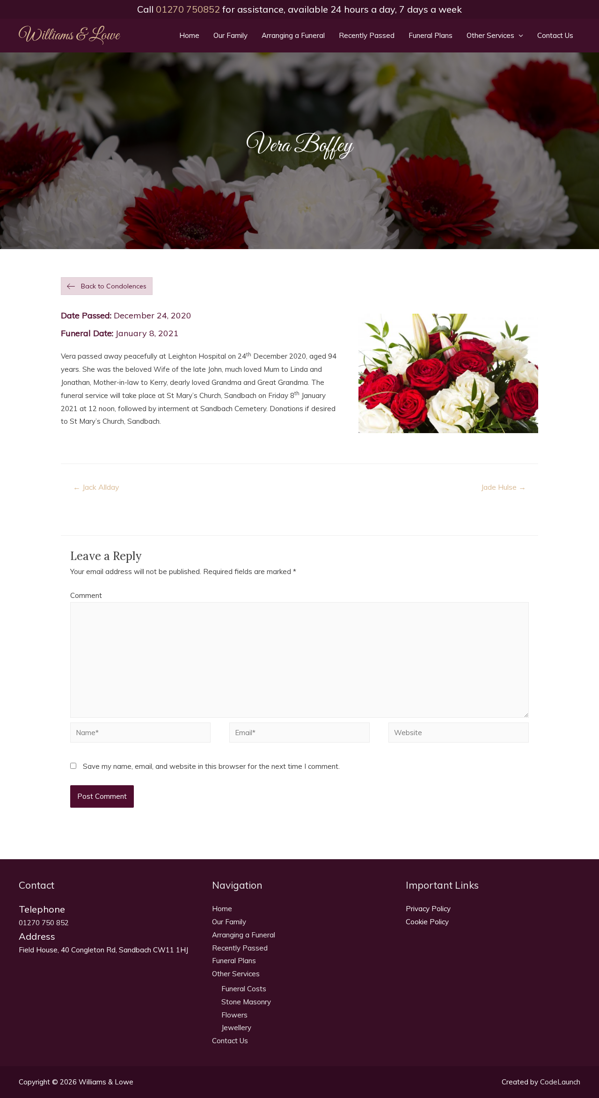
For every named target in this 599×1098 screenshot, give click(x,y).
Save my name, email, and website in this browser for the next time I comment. (211, 766)
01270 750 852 (44, 922)
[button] (107, 286)
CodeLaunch (560, 1081)
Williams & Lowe (69, 35)
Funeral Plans (431, 35)
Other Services (490, 35)
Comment (86, 595)
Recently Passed (366, 35)
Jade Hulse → (503, 487)
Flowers (234, 1014)
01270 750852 (188, 9)
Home (189, 35)
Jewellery (236, 1027)
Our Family (230, 35)
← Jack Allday (96, 487)
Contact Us (555, 35)
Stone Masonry (246, 1001)
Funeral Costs (243, 988)
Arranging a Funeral (293, 35)
